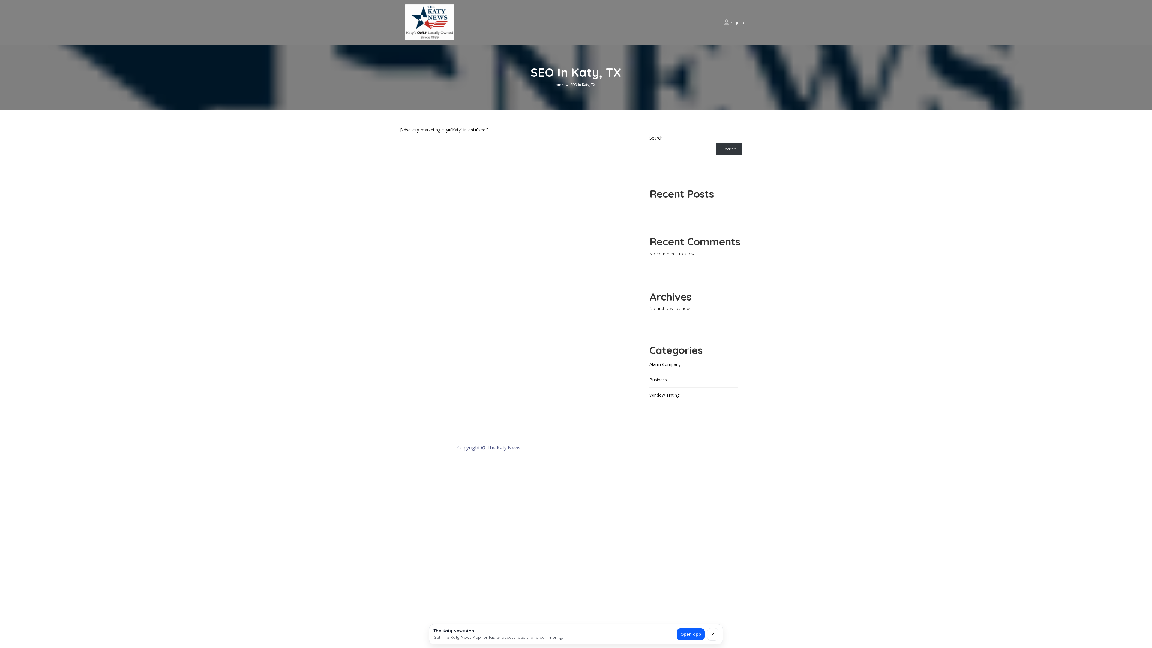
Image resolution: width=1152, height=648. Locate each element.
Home (558, 84)
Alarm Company (665, 364)
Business (658, 379)
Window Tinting (665, 395)
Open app (690, 634)
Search (656, 138)
